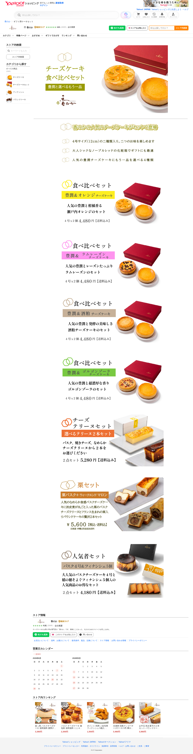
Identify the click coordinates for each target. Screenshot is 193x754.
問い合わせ (82, 35)
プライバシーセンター (71, 746)
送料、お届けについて (60, 640)
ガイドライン (95, 746)
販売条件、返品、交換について (84, 640)
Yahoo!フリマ (125, 742)
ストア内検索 (181, 28)
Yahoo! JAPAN (143, 9)
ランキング (66, 35)
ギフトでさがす (52, 35)
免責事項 (105, 746)
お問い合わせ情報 (118, 640)
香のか (7, 21)
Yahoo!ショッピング (71, 742)
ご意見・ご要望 (143, 746)
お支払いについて (41, 640)
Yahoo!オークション (107, 742)
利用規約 (84, 746)
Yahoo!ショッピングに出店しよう (166, 9)
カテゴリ (7, 35)
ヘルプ (185, 9)
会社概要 (71, 27)
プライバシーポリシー (138, 640)
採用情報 (113, 746)
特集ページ (21, 35)
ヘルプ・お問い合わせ (127, 746)
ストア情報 (104, 640)
